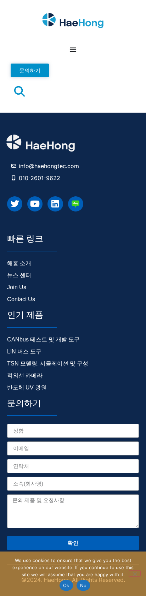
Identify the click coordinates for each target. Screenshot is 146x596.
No (83, 585)
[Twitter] (14, 203)
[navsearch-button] (19, 93)
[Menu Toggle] (73, 49)
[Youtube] (35, 203)
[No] (135, 573)
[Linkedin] (55, 203)
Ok (66, 585)
